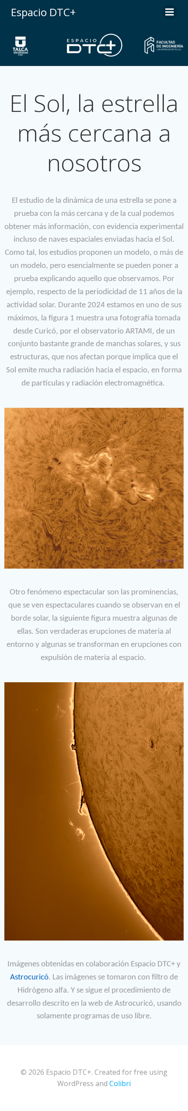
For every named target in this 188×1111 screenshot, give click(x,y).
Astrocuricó (29, 977)
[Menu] (169, 12)
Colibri (120, 1083)
